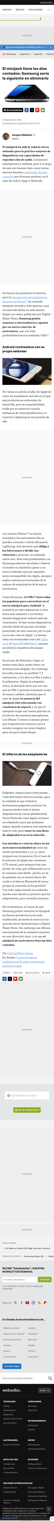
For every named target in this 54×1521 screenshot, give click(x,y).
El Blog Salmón (35, 1463)
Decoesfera (8, 1468)
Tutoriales (33, 1333)
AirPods (33, 852)
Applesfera (8, 1414)
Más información (10, 1517)
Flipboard (37, 110)
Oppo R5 (17, 643)
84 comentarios (14, 110)
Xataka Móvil (9, 1410)
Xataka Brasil (9, 1491)
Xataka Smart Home (12, 1418)
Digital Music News (21, 953)
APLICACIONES (35, 9)
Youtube (27, 1302)
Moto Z (32, 643)
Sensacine (33, 1425)
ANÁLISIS (7, 9)
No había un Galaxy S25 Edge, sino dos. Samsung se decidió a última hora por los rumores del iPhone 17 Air (28, 1248)
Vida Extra (32, 1410)
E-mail (43, 110)
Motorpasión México (37, 1500)
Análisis (32, 1327)
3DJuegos (32, 1405)
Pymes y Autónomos (37, 1468)
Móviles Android (11, 1327)
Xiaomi (6, 1350)
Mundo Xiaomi (10, 1422)
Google (31, 1345)
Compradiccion (10, 1472)
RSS (39, 1302)
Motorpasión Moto (36, 1448)
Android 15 (33, 1356)
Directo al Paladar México (11, 1501)
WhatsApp (11, 54)
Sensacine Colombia (37, 1496)
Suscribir (45, 1279)
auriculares (33, 972)
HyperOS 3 (25, 54)
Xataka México (10, 1487)
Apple (48, 972)
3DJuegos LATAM (36, 1487)
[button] (23, 135)
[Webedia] (47, 2)
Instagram (33, 1302)
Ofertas (31, 1350)
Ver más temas (12, 1366)
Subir (43, 1390)
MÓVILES (20, 9)
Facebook (26, 110)
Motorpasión (34, 1444)
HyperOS (38, 54)
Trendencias (9, 1463)
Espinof (31, 1429)
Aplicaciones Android (13, 1333)
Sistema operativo (12, 1339)
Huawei (7, 1345)
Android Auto (9, 1356)
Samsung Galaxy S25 (34, 1256)
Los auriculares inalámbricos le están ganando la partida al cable (23, 962)
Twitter (32, 110)
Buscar (50, 1378)
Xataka (6, 1405)
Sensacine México (36, 1491)
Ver (28, 1109)
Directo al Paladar (11, 1444)
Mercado (18, 972)
